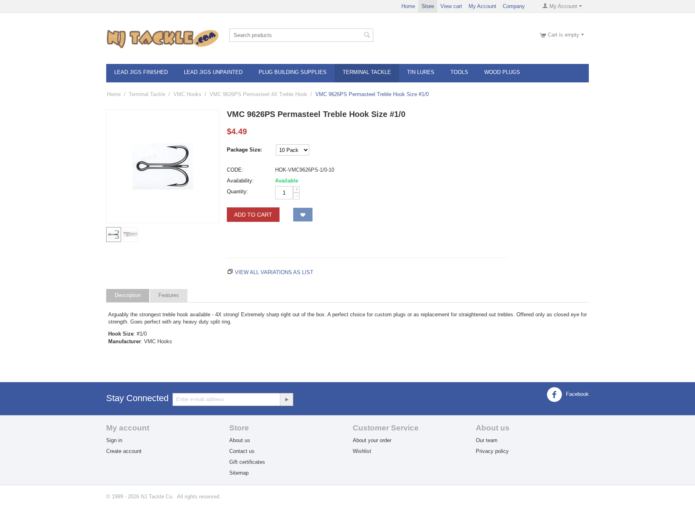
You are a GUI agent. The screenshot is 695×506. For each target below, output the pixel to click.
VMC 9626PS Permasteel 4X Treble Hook (258, 94)
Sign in (114, 440)
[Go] (286, 399)
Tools (459, 72)
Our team (487, 440)
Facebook (576, 394)
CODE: (235, 170)
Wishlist (362, 451)
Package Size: (244, 150)
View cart (451, 6)
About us (239, 440)
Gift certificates (247, 462)
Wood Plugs (502, 72)
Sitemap (239, 473)
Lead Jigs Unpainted (213, 72)
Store (428, 6)
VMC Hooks (187, 94)
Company (514, 6)
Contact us (242, 451)
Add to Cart (253, 214)
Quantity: (237, 191)
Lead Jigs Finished (141, 72)
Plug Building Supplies (293, 72)
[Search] (367, 36)
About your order (372, 440)
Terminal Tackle (367, 72)
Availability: (240, 181)
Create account (124, 451)
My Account (482, 6)
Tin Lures (420, 72)
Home (408, 6)
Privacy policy (492, 451)
